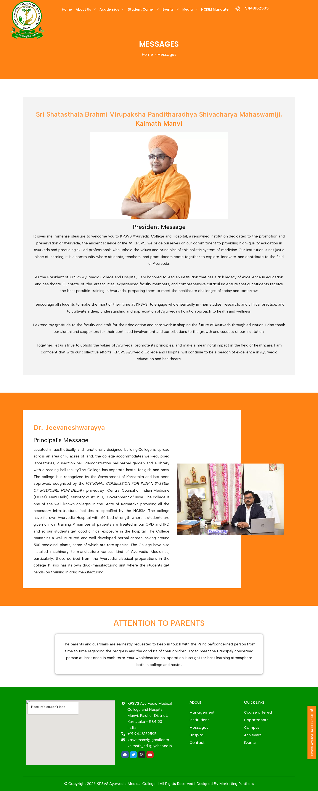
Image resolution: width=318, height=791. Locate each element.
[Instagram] (141, 754)
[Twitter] (133, 754)
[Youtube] (150, 754)
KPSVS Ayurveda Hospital (312, 734)
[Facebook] (125, 754)
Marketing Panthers (236, 783)
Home (147, 54)
